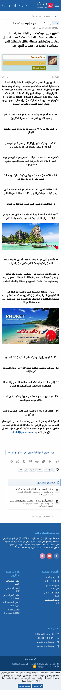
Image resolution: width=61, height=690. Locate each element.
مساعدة (52, 666)
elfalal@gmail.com (22, 431)
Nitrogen (29, 659)
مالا (20, 469)
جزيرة (32, 469)
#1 (3, 77)
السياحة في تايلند (51, 581)
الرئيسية (41, 666)
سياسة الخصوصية (19, 663)
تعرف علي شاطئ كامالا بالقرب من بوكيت (34, 489)
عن (26, 469)
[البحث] (4, 5)
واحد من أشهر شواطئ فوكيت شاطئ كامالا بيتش (31, 500)
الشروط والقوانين (37, 663)
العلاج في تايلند (52, 577)
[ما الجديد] (10, 5)
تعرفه (39, 469)
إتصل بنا (53, 663)
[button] (57, 5)
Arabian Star (51, 27)
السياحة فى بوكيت (46, 494)
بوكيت (47, 469)
